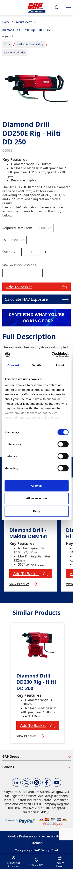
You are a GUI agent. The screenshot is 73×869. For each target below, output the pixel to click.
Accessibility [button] (51, 836)
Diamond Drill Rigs (15, 52)
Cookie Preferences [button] (22, 836)
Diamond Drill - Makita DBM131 (28, 533)
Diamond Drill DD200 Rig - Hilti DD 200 (36, 681)
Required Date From (17, 228)
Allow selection (36, 498)
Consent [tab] (13, 365)
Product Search (23, 22)
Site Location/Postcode (19, 265)
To (4, 240)
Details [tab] (36, 365)
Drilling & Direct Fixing (30, 44)
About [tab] (59, 365)
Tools (7, 44)
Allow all (36, 485)
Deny (36, 511)
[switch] (63, 444)
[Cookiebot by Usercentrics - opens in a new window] (52, 354)
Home (6, 22)
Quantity (8, 252)
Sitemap (37, 843)
